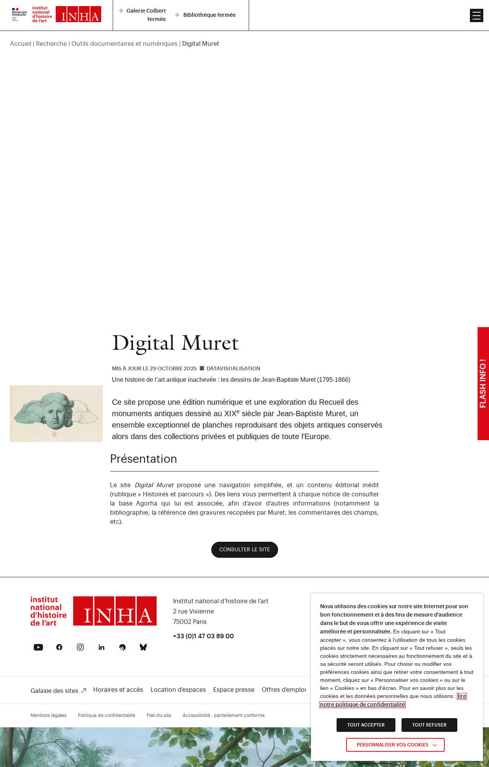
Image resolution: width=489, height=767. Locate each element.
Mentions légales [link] (48, 715)
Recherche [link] (51, 44)
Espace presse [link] (233, 690)
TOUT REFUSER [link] (429, 725)
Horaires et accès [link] (118, 690)
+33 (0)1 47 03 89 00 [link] (203, 636)
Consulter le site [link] (244, 549)
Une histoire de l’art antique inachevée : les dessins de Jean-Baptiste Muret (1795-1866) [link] (231, 379)
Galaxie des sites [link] (54, 691)
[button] (476, 15)
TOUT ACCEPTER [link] (366, 725)
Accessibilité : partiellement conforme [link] (224, 715)
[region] (244, 43)
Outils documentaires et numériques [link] (124, 44)
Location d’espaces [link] (178, 690)
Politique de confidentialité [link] (106, 715)
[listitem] (143, 15)
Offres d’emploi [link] (284, 690)
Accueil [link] (20, 44)
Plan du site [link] (159, 715)
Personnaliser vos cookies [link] (393, 745)
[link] (19, 15)
